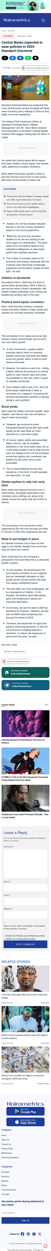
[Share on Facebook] (12, 58)
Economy (11, 30)
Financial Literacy (9, 1189)
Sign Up (25, 1220)
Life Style (5, 1194)
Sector (4, 1185)
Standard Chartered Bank (14, 651)
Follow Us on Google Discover (36, 68)
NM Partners (7, 1153)
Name (7, 881)
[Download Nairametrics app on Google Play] (25, 1111)
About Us (5, 1139)
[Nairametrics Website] (17, 19)
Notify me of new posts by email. (21, 938)
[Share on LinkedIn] (20, 58)
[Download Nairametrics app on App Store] (25, 1122)
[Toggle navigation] (43, 20)
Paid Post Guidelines (10, 1157)
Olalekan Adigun (43, 1083)
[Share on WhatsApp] (28, 58)
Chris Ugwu (6, 67)
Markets (5, 1180)
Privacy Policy (7, 1148)
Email (7, 895)
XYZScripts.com (38, 1250)
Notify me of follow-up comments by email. (25, 935)
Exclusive (5, 1172)
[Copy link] (35, 58)
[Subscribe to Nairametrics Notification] (45, 1246)
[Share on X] (5, 58)
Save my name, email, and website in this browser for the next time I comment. (24, 927)
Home (4, 30)
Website (8, 908)
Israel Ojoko (45, 1003)
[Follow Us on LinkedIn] (28, 1233)
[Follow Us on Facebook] (22, 1233)
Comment (9, 846)
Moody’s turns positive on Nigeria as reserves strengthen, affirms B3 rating (23, 1077)
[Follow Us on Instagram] (34, 1233)
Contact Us (6, 1144)
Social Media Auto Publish (16, 1250)
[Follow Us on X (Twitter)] (40, 1233)
